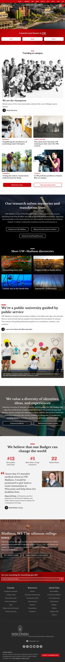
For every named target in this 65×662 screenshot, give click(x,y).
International (32, 601)
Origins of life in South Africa (48, 270)
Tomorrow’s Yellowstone (46, 289)
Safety (54, 608)
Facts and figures (11, 601)
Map (32, 1)
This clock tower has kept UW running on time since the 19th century (46, 144)
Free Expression (54, 598)
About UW (58, 5)
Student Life (40, 5)
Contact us (34, 641)
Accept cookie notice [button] (50, 655)
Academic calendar (10, 591)
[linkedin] (37, 646)
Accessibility (54, 591)
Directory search (11, 598)
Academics (23, 5)
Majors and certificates (11, 608)
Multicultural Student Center (48, 423)
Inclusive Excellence (17, 423)
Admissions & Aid (32, 5)
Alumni (32, 591)
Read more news (17, 185)
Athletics (52, 5)
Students (32, 611)
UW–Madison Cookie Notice (21, 658)
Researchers (32, 608)
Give (63, 1)
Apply (53, 1)
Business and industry (32, 595)
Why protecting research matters (45, 229)
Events (43, 1)
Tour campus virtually (11, 555)
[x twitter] (27, 646)
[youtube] (34, 646)
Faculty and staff (32, 598)
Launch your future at (32, 33)
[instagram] (41, 646)
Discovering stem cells (12, 270)
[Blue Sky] (30, 646)
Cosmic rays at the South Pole (16, 289)
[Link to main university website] (20, 631)
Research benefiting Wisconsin (32, 236)
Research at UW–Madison (17, 229)
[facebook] (24, 646)
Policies (54, 605)
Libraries (26, 1)
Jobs (58, 1)
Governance (54, 601)
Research (47, 5)
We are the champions (14, 100)
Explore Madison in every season (37, 555)
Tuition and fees (10, 611)
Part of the (41, 636)
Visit (48, 1)
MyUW (19, 1)
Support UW (54, 611)
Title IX (54, 615)
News (37, 1)
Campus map (10, 595)
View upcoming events (48, 185)
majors (54, 39)
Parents (32, 605)
